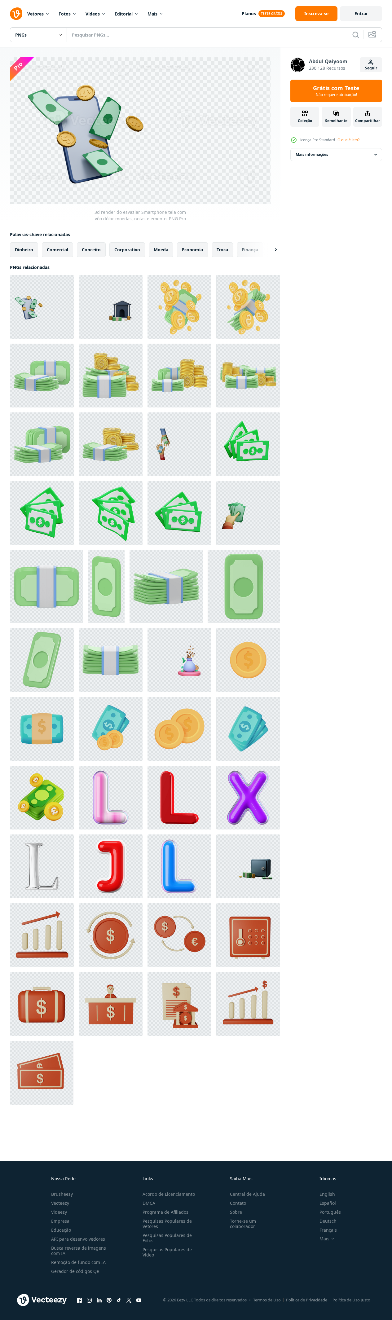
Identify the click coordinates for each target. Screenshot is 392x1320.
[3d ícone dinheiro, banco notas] (179, 307)
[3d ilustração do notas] (248, 444)
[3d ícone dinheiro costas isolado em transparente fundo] (111, 935)
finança (250, 250)
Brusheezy (62, 1194)
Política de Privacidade (306, 1300)
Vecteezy (60, 1203)
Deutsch (328, 1221)
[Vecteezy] (16, 13)
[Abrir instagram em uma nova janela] (89, 1299)
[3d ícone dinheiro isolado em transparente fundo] (41, 1073)
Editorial (124, 14)
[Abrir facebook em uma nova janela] (79, 1299)
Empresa (60, 1221)
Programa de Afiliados (165, 1212)
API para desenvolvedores (78, 1239)
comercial (57, 250)
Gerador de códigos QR (75, 1271)
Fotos (65, 14)
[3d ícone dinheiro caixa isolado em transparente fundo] (248, 935)
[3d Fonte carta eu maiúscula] (111, 797)
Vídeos (93, 14)
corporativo (127, 250)
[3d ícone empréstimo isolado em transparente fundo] (179, 1004)
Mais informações (312, 154)
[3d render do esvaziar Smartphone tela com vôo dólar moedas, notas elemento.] (42, 307)
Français (328, 1230)
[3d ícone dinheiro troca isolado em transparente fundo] (179, 935)
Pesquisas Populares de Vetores (167, 1223)
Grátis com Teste (336, 90)
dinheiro (24, 250)
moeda (161, 250)
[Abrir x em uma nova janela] (128, 1299)
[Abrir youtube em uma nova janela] (138, 1299)
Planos (249, 13)
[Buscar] (355, 34)
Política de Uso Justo (351, 1300)
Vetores (35, 14)
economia (192, 250)
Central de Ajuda (247, 1194)
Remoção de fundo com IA (78, 1262)
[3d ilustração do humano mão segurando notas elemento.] (248, 513)
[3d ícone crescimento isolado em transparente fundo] (42, 935)
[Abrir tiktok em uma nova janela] (119, 1299)
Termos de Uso (267, 1300)
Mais (152, 14)
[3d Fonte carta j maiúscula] (111, 866)
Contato (238, 1203)
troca (222, 250)
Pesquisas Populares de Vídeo (167, 1252)
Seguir (371, 68)
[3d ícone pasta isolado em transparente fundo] (42, 1004)
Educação (61, 1230)
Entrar (361, 13)
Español (327, 1203)
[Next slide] (270, 249)
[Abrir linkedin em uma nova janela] (99, 1299)
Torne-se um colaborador (243, 1223)
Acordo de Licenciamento (169, 1194)
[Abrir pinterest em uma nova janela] (109, 1299)
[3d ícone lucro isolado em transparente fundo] (248, 1004)
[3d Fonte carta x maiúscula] (248, 797)
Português (330, 1212)
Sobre (236, 1212)
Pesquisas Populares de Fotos (167, 1237)
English (327, 1194)
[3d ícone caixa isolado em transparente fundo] (111, 1004)
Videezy (59, 1212)
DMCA (149, 1203)
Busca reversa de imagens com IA (78, 1250)
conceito (91, 250)
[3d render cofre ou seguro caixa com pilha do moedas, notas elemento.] (248, 866)
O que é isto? (348, 140)
